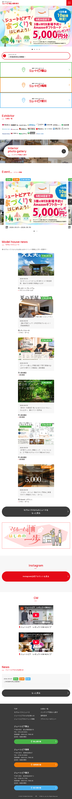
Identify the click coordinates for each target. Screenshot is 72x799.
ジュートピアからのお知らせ (24, 715)
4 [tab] (39, 49)
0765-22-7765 (22, 778)
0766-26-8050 (22, 755)
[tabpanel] (36, 26)
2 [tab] (34, 49)
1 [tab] (32, 49)
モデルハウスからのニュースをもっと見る (36, 511)
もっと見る (36, 693)
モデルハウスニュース (22, 712)
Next (70, 201)
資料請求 (44, 715)
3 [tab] (36, 49)
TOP (15, 709)
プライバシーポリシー (48, 719)
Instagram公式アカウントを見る (36, 576)
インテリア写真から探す (49, 712)
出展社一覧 (44, 709)
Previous (2, 201)
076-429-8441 (22, 732)
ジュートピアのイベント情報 (24, 719)
